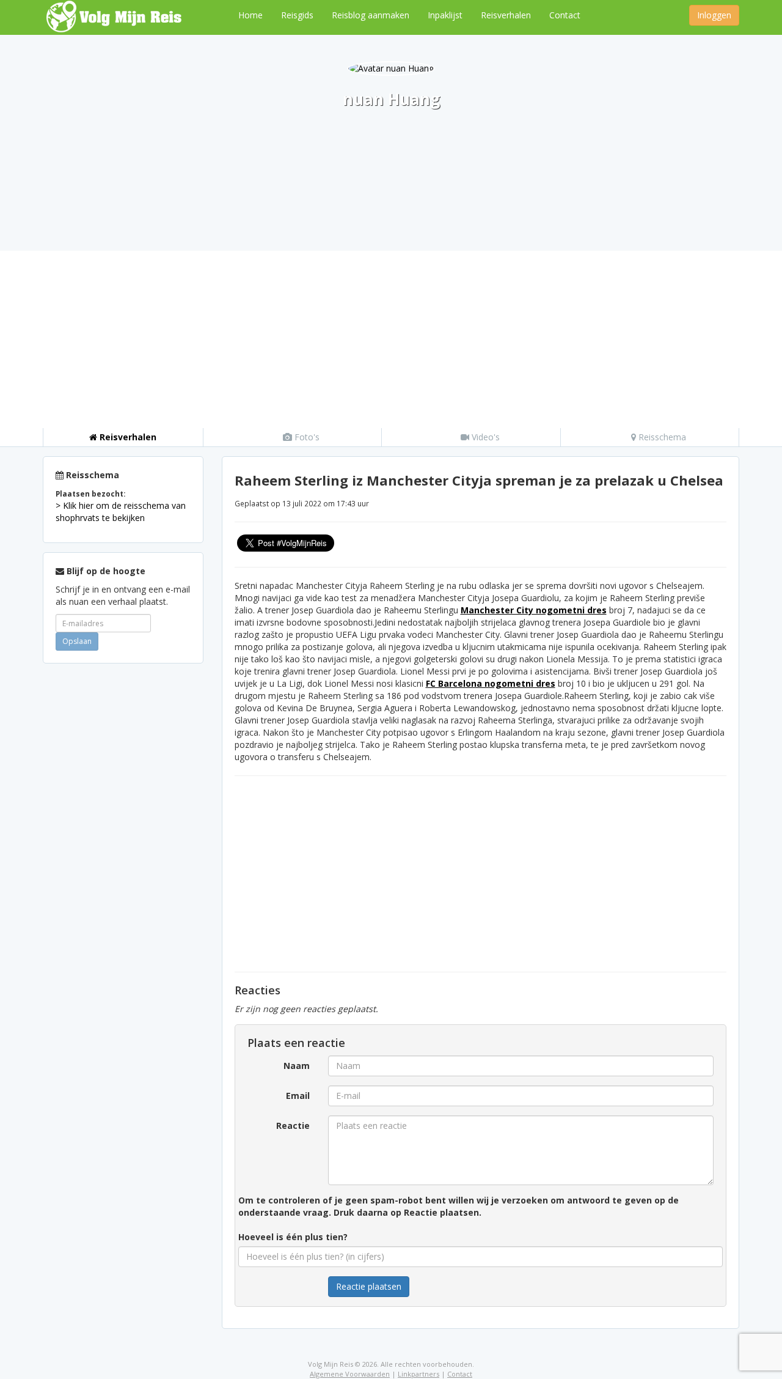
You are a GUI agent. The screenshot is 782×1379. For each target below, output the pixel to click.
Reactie (293, 1125)
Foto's (306, 437)
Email (298, 1095)
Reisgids (297, 15)
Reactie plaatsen (368, 1286)
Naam (296, 1065)
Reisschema (661, 437)
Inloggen (714, 15)
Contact (564, 15)
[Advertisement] (391, 336)
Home (250, 15)
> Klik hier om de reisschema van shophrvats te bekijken (121, 511)
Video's (484, 437)
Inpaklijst (445, 15)
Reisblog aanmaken (370, 15)
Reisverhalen (506, 15)
